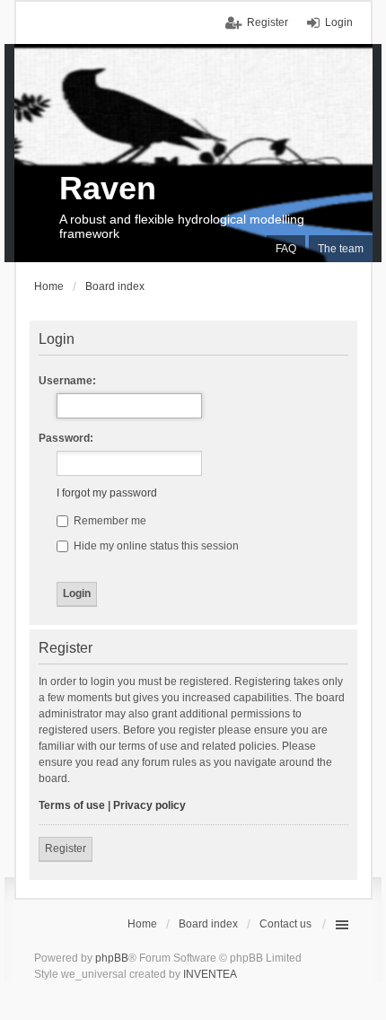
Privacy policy (149, 805)
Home (142, 924)
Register (65, 848)
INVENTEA (210, 974)
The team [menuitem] (341, 248)
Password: (66, 438)
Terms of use (72, 805)
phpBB (111, 958)
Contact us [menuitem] (285, 924)
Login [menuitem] (339, 22)
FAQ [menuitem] (286, 248)
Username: (67, 380)
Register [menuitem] (267, 22)
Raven (107, 188)
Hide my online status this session (155, 546)
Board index (208, 924)
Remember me (108, 520)
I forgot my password (107, 493)
